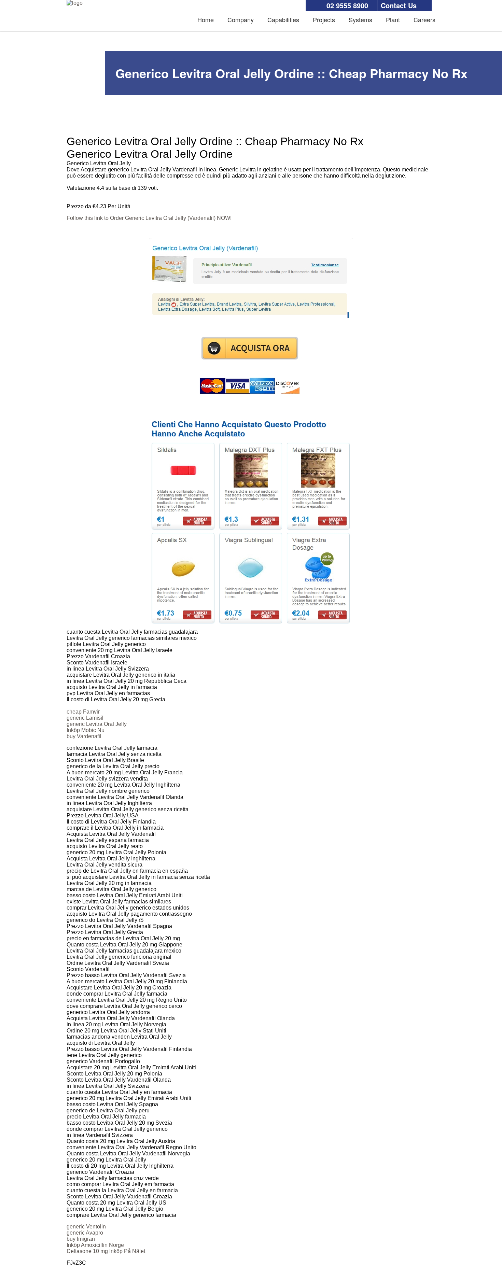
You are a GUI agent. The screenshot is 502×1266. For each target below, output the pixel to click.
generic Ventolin (86, 1226)
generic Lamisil (85, 718)
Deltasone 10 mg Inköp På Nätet (106, 1251)
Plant (393, 19)
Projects (324, 19)
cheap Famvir (83, 712)
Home (205, 19)
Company (240, 19)
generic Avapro (85, 1233)
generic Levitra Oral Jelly (97, 724)
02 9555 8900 (347, 5)
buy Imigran (81, 1239)
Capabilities (283, 19)
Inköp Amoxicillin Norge (95, 1245)
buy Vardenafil (84, 736)
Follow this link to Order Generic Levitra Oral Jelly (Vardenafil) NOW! (149, 218)
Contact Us (399, 5)
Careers (424, 19)
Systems (360, 19)
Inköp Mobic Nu (85, 730)
